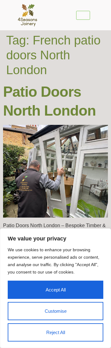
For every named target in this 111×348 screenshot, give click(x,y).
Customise (56, 311)
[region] (55, 288)
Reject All (55, 332)
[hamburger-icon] (83, 15)
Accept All (56, 289)
